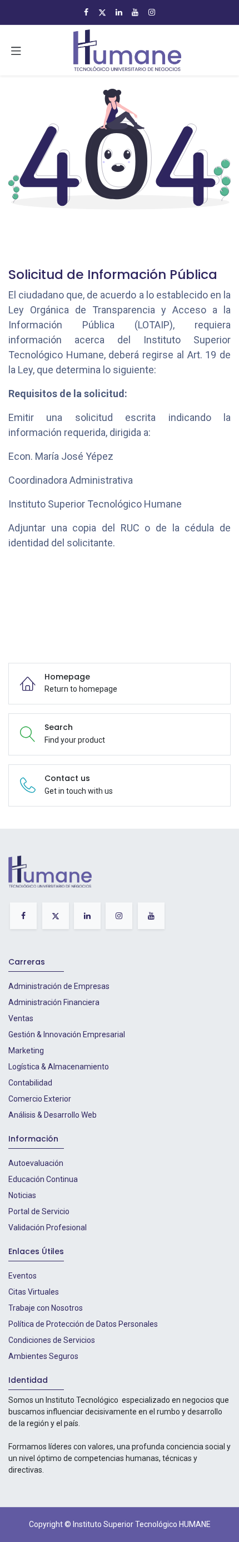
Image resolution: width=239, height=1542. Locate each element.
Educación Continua (43, 1179)
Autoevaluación (35, 1163)
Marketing (26, 1050)
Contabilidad (30, 1082)
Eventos (22, 1275)
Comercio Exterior (39, 1098)
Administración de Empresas (58, 986)
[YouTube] (135, 12)
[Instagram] (151, 12)
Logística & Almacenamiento (58, 1066)
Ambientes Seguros (43, 1356)
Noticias (22, 1195)
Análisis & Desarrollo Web (52, 1114)
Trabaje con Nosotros (45, 1307)
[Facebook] (86, 12)
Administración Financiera (53, 1002)
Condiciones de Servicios (51, 1340)
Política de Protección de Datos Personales (83, 1324)
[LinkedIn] (119, 12)
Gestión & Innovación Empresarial (66, 1034)
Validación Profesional (47, 1227)
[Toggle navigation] (16, 50)
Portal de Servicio (38, 1211)
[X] (102, 12)
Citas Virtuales (33, 1291)
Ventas (20, 1018)
